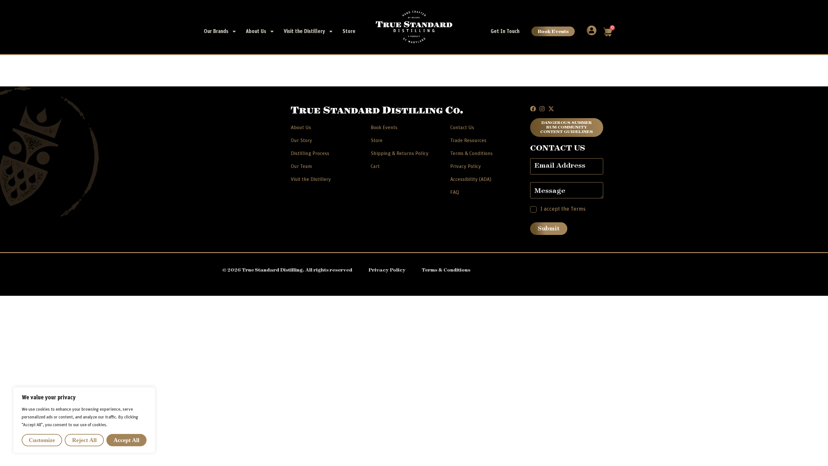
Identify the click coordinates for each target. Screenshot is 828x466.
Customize (42, 440)
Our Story (301, 140)
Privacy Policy (465, 166)
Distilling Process (310, 153)
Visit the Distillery (304, 31)
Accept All (126, 440)
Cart (375, 166)
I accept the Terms (563, 209)
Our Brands (216, 31)
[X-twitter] (551, 109)
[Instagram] (542, 109)
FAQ (454, 192)
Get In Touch (505, 31)
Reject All (84, 440)
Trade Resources (468, 140)
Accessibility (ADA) (470, 179)
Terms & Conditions (471, 153)
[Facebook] (533, 109)
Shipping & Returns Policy (400, 153)
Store (349, 31)
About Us (256, 31)
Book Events (553, 31)
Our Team (301, 166)
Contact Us (462, 127)
